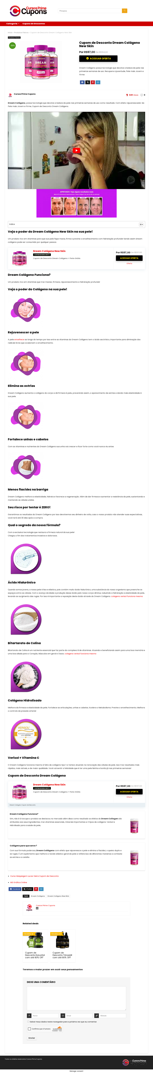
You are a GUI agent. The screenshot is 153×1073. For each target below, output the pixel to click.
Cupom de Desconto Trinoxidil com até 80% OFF (62, 955)
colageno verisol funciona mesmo (127, 596)
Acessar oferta (129, 258)
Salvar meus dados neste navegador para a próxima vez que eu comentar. (63, 1021)
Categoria (11, 23)
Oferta (129, 263)
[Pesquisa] (124, 10)
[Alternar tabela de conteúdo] (140, 224)
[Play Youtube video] (76, 150)
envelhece (19, 339)
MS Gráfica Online (18, 882)
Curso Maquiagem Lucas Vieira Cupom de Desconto (34, 876)
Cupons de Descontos (33, 23)
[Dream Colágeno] (134, 826)
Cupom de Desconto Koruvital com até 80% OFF (35, 955)
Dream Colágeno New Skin (49, 251)
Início (10, 32)
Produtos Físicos (21, 32)
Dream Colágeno (38, 896)
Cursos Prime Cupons (25, 94)
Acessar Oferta (100, 58)
